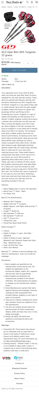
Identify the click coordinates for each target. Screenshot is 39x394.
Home (4, 7)
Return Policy (19, 378)
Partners (19, 383)
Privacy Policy (19, 373)
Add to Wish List (8, 84)
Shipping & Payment (19, 368)
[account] (32, 2)
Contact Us (19, 363)
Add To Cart (19, 70)
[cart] (36, 2)
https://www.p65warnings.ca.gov (18, 341)
